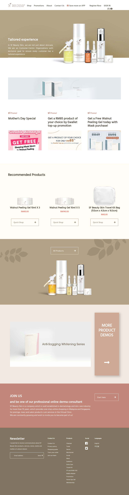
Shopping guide (53, 449)
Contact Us (59, 5)
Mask (68, 458)
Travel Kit (69, 467)
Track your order (53, 452)
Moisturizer (70, 452)
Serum (68, 449)
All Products (58, 250)
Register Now (95, 5)
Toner (68, 446)
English (97, 443)
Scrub (68, 455)
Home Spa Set (70, 479)
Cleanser (69, 443)
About (49, 5)
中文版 (97, 446)
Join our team (52, 455)
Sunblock (69, 461)
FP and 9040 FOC (71, 470)
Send (39, 455)
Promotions (39, 5)
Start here (101, 397)
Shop (29, 5)
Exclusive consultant (20, 61)
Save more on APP (77, 5)
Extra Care (69, 464)
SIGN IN (107, 5)
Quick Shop (19, 222)
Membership (70, 482)
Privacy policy (52, 446)
